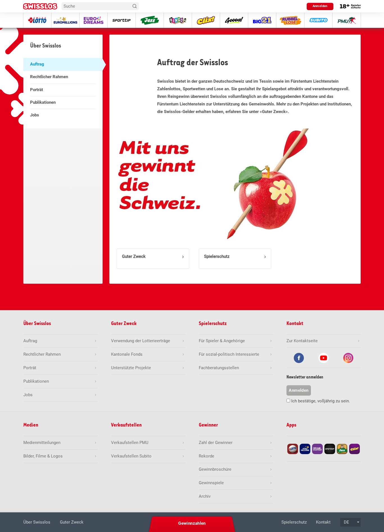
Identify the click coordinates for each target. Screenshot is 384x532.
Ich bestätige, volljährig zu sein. (320, 400)
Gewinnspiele (211, 482)
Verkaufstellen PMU (129, 442)
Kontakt (323, 522)
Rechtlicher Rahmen (49, 76)
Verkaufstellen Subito (131, 456)
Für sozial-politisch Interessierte (229, 354)
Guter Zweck (134, 256)
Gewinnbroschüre (215, 469)
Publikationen (43, 102)
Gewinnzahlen (192, 523)
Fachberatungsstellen (219, 367)
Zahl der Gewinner (215, 442)
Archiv (205, 496)
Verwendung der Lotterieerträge (140, 340)
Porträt (36, 89)
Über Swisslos (36, 522)
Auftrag (37, 64)
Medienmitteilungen (41, 442)
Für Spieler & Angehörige (222, 340)
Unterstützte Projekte (131, 367)
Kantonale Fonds (127, 354)
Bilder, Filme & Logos (43, 456)
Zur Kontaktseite (302, 340)
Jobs (34, 115)
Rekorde (206, 456)
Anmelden (320, 6)
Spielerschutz (216, 256)
